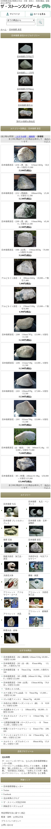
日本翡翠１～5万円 (25, 73)
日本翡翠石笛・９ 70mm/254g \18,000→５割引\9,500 (26, 671)
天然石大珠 (8, 575)
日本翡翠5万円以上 (25, 89)
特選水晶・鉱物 (10, 630)
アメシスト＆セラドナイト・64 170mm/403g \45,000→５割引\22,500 (26, 736)
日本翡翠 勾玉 (9, 504)
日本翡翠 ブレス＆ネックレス (13, 522)
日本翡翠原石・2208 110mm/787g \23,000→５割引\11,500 (25, 336)
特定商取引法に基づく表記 (13, 813)
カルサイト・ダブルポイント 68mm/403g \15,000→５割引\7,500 (26, 742)
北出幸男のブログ (11, 798)
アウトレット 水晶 (12, 614)
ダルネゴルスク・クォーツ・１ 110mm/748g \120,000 (25, 717)
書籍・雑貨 (33, 575)
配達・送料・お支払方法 (12, 817)
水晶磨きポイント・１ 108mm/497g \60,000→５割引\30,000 (25, 711)
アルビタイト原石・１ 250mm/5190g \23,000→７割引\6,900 (25, 307)
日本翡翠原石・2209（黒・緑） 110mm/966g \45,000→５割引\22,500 (25, 222)
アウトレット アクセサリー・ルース (13, 593)
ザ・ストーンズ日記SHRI (14, 802)
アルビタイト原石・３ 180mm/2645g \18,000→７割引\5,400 (25, 279)
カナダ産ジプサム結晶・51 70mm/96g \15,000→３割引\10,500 (25, 694)
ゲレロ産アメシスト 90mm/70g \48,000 (21, 699)
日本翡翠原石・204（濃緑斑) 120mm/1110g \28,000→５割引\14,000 (26, 658)
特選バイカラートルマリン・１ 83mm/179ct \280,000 (26, 730)
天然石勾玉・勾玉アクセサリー (38, 557)
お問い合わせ (7, 825)
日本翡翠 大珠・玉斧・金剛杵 (38, 522)
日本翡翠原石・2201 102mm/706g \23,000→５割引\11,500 (25, 420)
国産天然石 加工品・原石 (13, 557)
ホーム (4, 30)
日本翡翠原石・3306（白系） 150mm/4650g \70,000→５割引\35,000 (25, 251)
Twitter (6, 790)
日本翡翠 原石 (15, 30)
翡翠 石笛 (7, 540)
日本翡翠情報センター (13, 786)
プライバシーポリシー (11, 821)
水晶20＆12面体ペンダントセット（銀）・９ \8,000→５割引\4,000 (26, 704)
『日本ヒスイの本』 (12, 689)
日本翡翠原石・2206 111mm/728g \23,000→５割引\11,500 (25, 364)
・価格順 (31, 136)
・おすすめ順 (20, 136)
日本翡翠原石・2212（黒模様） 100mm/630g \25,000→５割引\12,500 (25, 194)
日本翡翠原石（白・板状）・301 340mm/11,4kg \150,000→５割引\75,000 (25, 449)
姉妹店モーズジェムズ (13, 806)
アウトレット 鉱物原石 (38, 612)
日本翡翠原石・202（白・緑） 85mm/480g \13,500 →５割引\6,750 (26, 664)
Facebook (7, 794)
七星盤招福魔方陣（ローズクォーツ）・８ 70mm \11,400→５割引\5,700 (26, 723)
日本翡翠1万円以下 (25, 56)
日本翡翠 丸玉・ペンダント (38, 503)
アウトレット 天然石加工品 (38, 593)
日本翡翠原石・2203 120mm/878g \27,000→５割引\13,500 (25, 392)
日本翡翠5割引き (25, 105)
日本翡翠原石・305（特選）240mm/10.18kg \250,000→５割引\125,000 (25, 477)
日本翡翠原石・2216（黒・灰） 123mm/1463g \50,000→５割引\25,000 (25, 166)
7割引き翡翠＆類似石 (25, 121)
